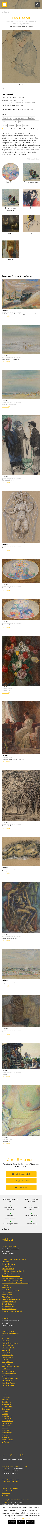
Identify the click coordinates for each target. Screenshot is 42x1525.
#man (19, 126)
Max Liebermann (7, 1357)
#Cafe (5, 126)
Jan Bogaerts (6, 1404)
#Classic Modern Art (10, 122)
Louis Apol (5, 1262)
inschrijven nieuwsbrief (10, 1479)
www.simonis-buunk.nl (10, 1471)
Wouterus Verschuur (9, 1309)
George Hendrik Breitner (10, 1334)
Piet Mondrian (6, 1364)
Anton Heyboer (7, 1421)
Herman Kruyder (7, 1355)
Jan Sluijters (6, 1369)
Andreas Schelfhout (9, 1302)
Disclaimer (5, 1495)
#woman (26, 126)
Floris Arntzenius (8, 1331)
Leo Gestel (5, 1341)
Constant (5, 1411)
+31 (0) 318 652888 (21, 1181)
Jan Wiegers (6, 1442)
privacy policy (25, 1518)
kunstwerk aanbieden (10, 1481)
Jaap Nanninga (7, 1433)
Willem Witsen (7, 1381)
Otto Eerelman (7, 1266)
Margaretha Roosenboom (11, 1299)
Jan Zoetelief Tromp (9, 1306)
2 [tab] (23, 85)
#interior (12, 126)
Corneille (5, 1414)
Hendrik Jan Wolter (8, 1383)
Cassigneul (6, 1409)
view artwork (5, 316)
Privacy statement (8, 1490)
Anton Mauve (6, 1288)
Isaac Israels (6, 1350)
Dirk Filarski (6, 1338)
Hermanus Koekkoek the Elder (12, 1278)
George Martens (7, 1362)
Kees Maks (5, 1359)
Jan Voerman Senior (9, 1374)
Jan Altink (5, 1395)
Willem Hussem (7, 1423)
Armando (5, 1400)
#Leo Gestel (7, 118)
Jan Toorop (6, 1376)
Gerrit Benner (6, 1402)
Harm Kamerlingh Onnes (10, 1367)
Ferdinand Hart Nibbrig (10, 1343)
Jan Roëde (5, 1437)
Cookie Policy (6, 1493)
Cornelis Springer (8, 1304)
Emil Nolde (5, 1435)
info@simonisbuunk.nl (22, 1174)
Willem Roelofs (7, 1297)
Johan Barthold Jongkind (10, 1273)
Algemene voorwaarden (10, 1488)
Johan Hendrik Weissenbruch (12, 1311)
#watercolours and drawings (24, 118)
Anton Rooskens (7, 1440)
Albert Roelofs (7, 1295)
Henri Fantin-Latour (9, 1336)
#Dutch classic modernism (28, 122)
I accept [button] (30, 1522)
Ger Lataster (6, 1425)
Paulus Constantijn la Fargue (12, 1280)
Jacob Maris (6, 1285)
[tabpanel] (21, 56)
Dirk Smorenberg (8, 1371)
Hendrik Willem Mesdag (10, 1290)
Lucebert (5, 1428)
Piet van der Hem (8, 1345)
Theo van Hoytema (8, 1348)
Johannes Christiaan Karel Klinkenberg (15, 1283)
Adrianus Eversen (8, 1269)
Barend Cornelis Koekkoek (11, 1276)
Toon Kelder (6, 1352)
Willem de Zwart (8, 1385)
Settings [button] (12, 1522)
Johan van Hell (7, 1418)
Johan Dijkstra (7, 1416)
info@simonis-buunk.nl (10, 1473)
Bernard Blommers (8, 1264)
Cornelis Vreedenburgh (10, 1378)
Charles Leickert (7, 1292)
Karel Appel (6, 1397)
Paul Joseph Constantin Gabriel (13, 1271)
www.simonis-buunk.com (10, 1504)
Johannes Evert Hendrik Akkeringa (14, 1259)
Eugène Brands (7, 1407)
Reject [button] (21, 1522)
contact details (21, 1187)
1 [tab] (19, 85)
